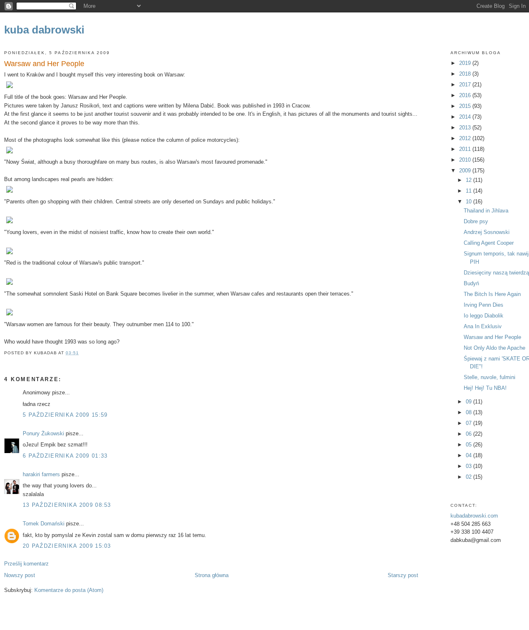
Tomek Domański (43, 523)
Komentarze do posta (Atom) (68, 590)
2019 (465, 63)
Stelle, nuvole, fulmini (489, 377)
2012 (465, 138)
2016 (465, 95)
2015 (465, 106)
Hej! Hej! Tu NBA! (485, 388)
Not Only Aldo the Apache (494, 348)
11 (469, 191)
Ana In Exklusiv (483, 326)
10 (469, 201)
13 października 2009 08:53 (67, 505)
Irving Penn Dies (483, 305)
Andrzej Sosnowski (487, 232)
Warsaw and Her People (44, 64)
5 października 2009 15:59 (65, 415)
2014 (465, 117)
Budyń (471, 283)
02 (469, 477)
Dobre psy (476, 221)
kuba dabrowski (44, 30)
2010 (465, 160)
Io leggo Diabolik (483, 316)
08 (469, 412)
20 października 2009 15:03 (67, 546)
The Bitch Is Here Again (492, 294)
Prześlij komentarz (26, 564)
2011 (465, 149)
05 (469, 444)
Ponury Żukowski (43, 433)
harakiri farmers (41, 474)
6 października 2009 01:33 (65, 456)
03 (469, 466)
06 (469, 434)
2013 (465, 127)
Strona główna (212, 575)
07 (469, 423)
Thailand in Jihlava (486, 211)
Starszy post (403, 575)
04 (469, 455)
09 (469, 402)
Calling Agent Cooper (489, 243)
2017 (465, 84)
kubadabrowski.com (474, 516)
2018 (465, 74)
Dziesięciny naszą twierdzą (496, 273)
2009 (465, 170)
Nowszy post (19, 575)
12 (469, 180)
